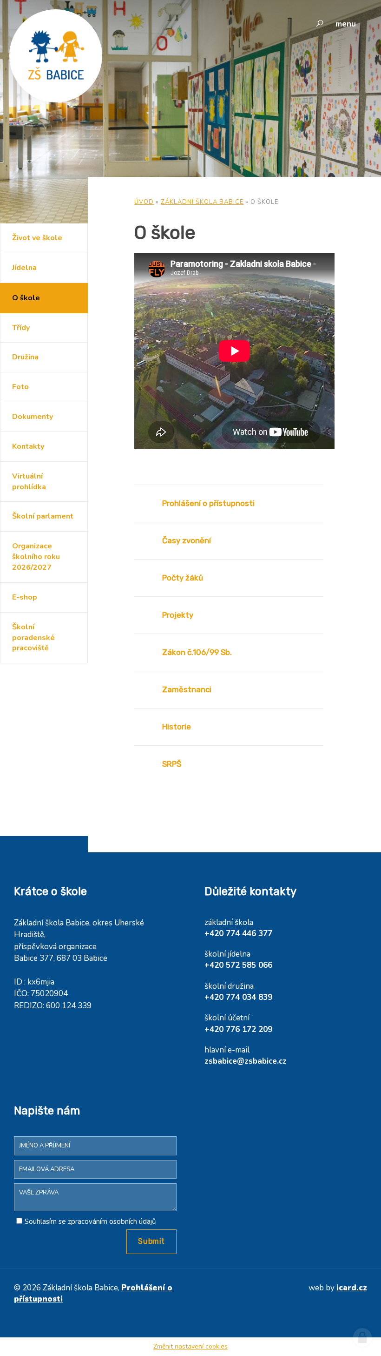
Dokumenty (32, 417)
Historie (176, 726)
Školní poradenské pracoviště (33, 638)
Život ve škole (37, 238)
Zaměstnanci (186, 689)
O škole (26, 298)
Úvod (144, 202)
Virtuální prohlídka (29, 481)
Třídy (21, 328)
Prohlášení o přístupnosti (208, 503)
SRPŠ (172, 764)
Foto (20, 387)
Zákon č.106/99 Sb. (197, 652)
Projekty (177, 615)
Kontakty (28, 446)
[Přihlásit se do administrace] (362, 1337)
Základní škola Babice (202, 202)
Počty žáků (182, 577)
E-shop (24, 597)
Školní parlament (42, 516)
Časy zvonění (186, 540)
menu (345, 24)
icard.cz (351, 1287)
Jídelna (24, 268)
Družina (25, 357)
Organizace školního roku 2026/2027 (36, 557)
